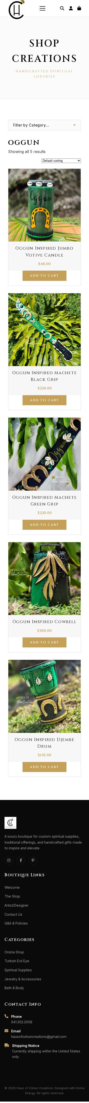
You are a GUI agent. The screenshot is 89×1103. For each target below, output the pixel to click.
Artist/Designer (16, 905)
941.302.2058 (21, 1022)
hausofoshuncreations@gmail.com (38, 1037)
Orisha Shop (14, 952)
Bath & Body (14, 988)
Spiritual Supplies (18, 970)
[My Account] (71, 8)
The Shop (12, 896)
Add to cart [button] (44, 275)
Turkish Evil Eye (17, 961)
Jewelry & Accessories (23, 979)
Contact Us (13, 914)
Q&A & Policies (16, 923)
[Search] (62, 8)
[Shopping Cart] (79, 8)
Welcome (12, 887)
